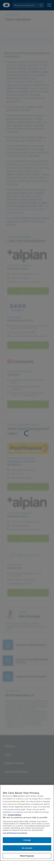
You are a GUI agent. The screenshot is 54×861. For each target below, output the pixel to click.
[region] (27, 823)
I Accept (27, 840)
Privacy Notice (14, 815)
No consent (27, 848)
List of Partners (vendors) (15, 833)
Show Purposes (27, 856)
